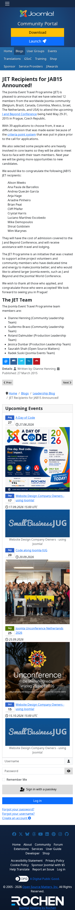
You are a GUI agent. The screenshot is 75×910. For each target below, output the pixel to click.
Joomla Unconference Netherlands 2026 (39, 630)
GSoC (28, 59)
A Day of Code (25, 418)
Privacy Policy (55, 861)
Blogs (19, 51)
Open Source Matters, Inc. (40, 887)
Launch (35, 41)
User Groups (35, 51)
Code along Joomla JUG (31, 550)
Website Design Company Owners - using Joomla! (40, 498)
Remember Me (17, 780)
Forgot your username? (18, 814)
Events (52, 51)
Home (8, 51)
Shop (53, 59)
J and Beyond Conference (19, 114)
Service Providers (31, 66)
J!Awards (52, 66)
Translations (12, 59)
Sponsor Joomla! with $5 (48, 865)
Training (40, 59)
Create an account (15, 818)
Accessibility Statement (27, 861)
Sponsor (9, 66)
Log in (37, 801)
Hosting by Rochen (37, 908)
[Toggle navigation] (7, 3)
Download (37, 32)
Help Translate (19, 869)
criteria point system (21, 134)
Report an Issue (43, 869)
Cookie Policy (19, 865)
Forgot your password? (18, 809)
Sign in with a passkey (40, 789)
